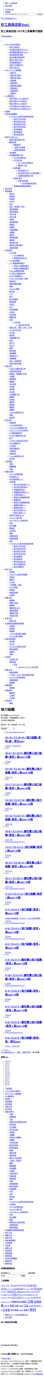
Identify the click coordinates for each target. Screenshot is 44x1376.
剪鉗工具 (8, 366)
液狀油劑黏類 (10, 639)
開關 (11, 533)
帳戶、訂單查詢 (11, 3)
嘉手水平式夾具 (20, 119)
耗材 (33, 1309)
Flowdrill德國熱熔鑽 (16, 271)
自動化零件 (18, 178)
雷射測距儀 (13, 212)
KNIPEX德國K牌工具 (17, 369)
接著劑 (12, 652)
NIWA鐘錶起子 (15, 443)
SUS (19, 1297)
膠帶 (11, 654)
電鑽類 (12, 605)
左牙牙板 (17, 322)
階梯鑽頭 (12, 353)
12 (6, 1063)
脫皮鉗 (12, 400)
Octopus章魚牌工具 (16, 412)
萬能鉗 (12, 418)
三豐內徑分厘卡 (15, 78)
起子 (11, 438)
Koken (38, 1288)
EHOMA (23, 1285)
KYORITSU (4, 1291)
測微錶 (21, 1310)
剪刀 (11, 307)
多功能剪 (12, 384)
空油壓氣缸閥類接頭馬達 (14, 623)
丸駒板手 (12, 451)
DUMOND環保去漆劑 (17, 647)
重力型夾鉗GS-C (20, 510)
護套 (11, 286)
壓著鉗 (12, 382)
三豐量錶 (12, 80)
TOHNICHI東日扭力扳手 (18, 441)
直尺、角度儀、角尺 (17, 207)
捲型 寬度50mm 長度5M (18, 104)
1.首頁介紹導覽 (19, 147)
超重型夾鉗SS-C (20, 505)
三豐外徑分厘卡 (15, 75)
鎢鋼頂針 (12, 1179)
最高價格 (31, 1273)
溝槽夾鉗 (17, 500)
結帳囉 (7, 12)
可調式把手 (13, 1173)
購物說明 (17, 145)
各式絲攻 (12, 315)
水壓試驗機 (13, 230)
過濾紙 (7, 111)
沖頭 (11, 1114)
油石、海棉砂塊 (15, 361)
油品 (11, 340)
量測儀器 (17, 168)
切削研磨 (8, 250)
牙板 (11, 320)
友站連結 (12, 153)
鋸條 (11, 348)
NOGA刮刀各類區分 (25, 163)
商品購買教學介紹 (16, 155)
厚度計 (12, 219)
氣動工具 (8, 670)
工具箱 (12, 695)
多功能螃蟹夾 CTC (16, 479)
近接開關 (12, 1168)
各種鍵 (12, 1135)
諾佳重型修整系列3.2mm (18, 50)
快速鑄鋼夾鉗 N (20, 490)
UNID (3, 1302)
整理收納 (8, 690)
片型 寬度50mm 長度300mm (19, 106)
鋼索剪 (12, 402)
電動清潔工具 (14, 608)
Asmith (3, 1285)
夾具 (11, 523)
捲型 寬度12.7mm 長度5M (18, 98)
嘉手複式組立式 (20, 562)
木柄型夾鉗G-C (19, 495)
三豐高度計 (13, 83)
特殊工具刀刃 (14, 68)
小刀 (11, 294)
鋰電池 (12, 580)
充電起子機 (13, 616)
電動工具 (8, 598)
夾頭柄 (12, 1171)
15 (6, 1067)
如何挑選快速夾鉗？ (30, 183)
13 (6, 1065)
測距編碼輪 (13, 1184)
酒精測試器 (13, 237)
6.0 (6, 1082)
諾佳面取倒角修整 (16, 55)
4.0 (6, 1077)
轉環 (11, 703)
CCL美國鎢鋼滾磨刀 (17, 263)
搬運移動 (12, 466)
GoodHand (18, 1288)
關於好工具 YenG (11, 137)
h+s (25, 1289)
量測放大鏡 (13, 243)
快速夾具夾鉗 (23, 181)
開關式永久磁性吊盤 (17, 1222)
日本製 (6, 1310)
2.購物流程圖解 (19, 150)
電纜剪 (12, 410)
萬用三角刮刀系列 (16, 60)
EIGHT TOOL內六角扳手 (18, 430)
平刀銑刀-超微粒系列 (17, 273)
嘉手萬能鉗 (18, 132)
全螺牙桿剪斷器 (15, 371)
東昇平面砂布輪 (15, 364)
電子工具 (8, 569)
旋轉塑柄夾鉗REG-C (21, 492)
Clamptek (14, 1285)
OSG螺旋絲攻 (19, 255)
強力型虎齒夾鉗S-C (21, 487)
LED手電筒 (13, 587)
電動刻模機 (13, 611)
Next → (7, 1050)
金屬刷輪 (12, 358)
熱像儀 (12, 590)
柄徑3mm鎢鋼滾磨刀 (21, 266)
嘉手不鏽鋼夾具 (20, 564)
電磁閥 (12, 631)
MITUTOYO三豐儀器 (13, 70)
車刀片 (12, 343)
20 (6, 1073)
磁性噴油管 (13, 1148)
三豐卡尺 (12, 73)
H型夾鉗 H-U (14, 477)
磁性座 (12, 528)
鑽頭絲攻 (12, 317)
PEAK (20, 1295)
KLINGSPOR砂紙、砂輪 (18, 279)
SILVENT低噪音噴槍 (17, 677)
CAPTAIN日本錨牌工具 (18, 428)
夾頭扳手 (12, 423)
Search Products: (10, 14)
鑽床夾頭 (12, 1153)
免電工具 (8, 618)
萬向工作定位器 (15, 1158)
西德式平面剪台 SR (16, 515)
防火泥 (12, 644)
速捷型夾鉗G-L (19, 508)
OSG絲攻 (12, 253)
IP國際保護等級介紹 (25, 176)
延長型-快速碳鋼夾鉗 (22, 502)
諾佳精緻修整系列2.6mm (18, 52)
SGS (10, 1297)
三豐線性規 (13, 91)
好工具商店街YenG (15, 25)
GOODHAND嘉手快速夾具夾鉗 (21, 117)
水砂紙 (12, 312)
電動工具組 (13, 603)
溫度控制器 (13, 593)
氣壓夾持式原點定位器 (17, 1122)
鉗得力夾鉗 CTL (20, 513)
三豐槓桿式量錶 (15, 86)
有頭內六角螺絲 (15, 1137)
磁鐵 (11, 1150)
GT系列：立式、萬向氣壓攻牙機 (21, 675)
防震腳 (12, 1140)
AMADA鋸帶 (14, 289)
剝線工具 (6, 1306)
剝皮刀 (12, 304)
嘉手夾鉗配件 (19, 135)
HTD (32, 1289)
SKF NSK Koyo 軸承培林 (18, 520)
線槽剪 (12, 397)
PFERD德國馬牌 (15, 276)
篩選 (23, 1276)
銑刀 (11, 297)
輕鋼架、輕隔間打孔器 (17, 374)
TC (23, 1298)
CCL (8, 1285)
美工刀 (12, 346)
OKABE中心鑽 (15, 330)
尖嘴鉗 (12, 387)
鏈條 (11, 1199)
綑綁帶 (12, 693)
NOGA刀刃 (35, 1292)
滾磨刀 (26, 1310)
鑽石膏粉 (12, 351)
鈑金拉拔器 (13, 1145)
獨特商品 (12, 662)
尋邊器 (12, 196)
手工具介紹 (18, 160)
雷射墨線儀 (13, 209)
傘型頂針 (12, 1125)
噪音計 (12, 194)
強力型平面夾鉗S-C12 (22, 484)
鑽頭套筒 (12, 1166)
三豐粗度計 (13, 88)
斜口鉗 (12, 392)
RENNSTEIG (4, 1297)
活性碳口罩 (13, 659)
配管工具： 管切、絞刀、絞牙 (20, 328)
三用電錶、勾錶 (15, 585)
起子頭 (12, 459)
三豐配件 (12, 93)
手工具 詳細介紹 (20, 158)
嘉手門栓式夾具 (20, 127)
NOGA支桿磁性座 (16, 474)
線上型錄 (8, 6)
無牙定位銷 (13, 1130)
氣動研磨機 (13, 680)
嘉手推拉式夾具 (20, 124)
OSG (15, 1294)
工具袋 (12, 698)
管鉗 (11, 415)
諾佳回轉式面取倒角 (17, 57)
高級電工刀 (13, 356)
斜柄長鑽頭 (13, 309)
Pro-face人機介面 (15, 518)
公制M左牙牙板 (24, 325)
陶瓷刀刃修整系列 (16, 65)
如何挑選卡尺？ (24, 171)
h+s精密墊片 (9, 96)
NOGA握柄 (4, 1295)
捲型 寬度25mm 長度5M (18, 101)
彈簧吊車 (12, 1155)
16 (6, 1069)
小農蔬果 (8, 1089)
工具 (25, 1305)
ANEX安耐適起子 (16, 425)
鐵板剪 (12, 407)
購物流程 (12, 142)
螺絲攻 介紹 (22, 165)
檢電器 (12, 572)
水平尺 (12, 201)
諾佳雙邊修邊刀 (15, 62)
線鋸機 (12, 600)
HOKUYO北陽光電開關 (18, 575)
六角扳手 (12, 446)
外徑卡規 (12, 217)
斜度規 (12, 199)
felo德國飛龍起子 (15, 433)
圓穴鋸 (12, 291)
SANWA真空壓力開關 (17, 634)
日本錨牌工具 (14, 394)
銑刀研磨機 (13, 299)
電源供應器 (13, 539)
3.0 (6, 1075)
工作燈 (12, 582)
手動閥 (12, 626)
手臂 (11, 1191)
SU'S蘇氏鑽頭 (14, 261)
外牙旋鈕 (12, 1127)
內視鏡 (12, 595)
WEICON (7, 1302)
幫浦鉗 (12, 389)
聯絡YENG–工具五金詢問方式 (16, 1315)
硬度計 (12, 235)
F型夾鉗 (12, 482)
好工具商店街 (38, 1374)
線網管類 (8, 685)
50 (6, 1080)
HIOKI (28, 1289)
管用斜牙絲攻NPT (20, 258)
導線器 (12, 688)
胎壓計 (12, 225)
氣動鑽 (12, 683)
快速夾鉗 (12, 1176)
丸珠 (11, 1119)
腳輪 (11, 1163)
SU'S (14, 1297)
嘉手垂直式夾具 (20, 122)
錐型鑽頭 (12, 302)
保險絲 (12, 577)
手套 (11, 469)
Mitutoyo (21, 1291)
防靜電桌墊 (13, 536)
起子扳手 (8, 420)
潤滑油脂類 (13, 649)
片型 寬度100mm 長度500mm (20, 109)
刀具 (30, 1301)
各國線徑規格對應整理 (22, 186)
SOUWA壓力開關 (15, 636)
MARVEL (12, 1291)
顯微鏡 (12, 240)
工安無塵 (8, 461)
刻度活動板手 (14, 448)
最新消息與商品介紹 (17, 140)
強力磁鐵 (12, 526)
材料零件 (8, 701)
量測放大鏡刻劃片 (16, 245)
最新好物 (8, 1261)
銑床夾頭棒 (13, 1186)
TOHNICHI (36, 1297)
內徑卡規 (12, 214)
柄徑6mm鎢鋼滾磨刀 (21, 268)
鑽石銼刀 (12, 281)
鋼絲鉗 (12, 405)
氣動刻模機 (13, 672)
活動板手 (12, 454)
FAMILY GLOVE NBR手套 (28, 667)
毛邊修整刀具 (14, 338)
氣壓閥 (12, 629)
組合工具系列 (14, 47)
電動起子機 (13, 613)
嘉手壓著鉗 (18, 129)
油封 (11, 541)
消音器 (12, 1132)
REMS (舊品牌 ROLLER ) (30, 1295)
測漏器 (12, 232)
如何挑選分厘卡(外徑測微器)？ (29, 173)
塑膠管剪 (12, 379)
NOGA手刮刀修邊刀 (13, 44)
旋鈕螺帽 (12, 1189)
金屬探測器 (13, 248)
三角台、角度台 (15, 1161)
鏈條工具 (12, 621)
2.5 (6, 1071)
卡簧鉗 (12, 376)
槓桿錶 (12, 227)
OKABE (9, 1295)
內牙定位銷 (13, 1143)
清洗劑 (12, 641)
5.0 (6, 1079)
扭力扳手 (36, 1306)
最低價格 (4, 1273)
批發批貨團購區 (11, 114)
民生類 (7, 657)
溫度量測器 (13, 222)
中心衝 (12, 333)
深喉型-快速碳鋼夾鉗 (22, 497)
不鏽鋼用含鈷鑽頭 (18, 1302)
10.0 (6, 1061)
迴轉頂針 (12, 1117)
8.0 (6, 1084)
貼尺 (11, 204)
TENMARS (28, 1297)
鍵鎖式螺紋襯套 (15, 284)
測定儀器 (14, 1310)
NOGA (28, 1292)
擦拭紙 (12, 335)
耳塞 (11, 464)
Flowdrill (10, 1289)
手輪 (11, 1181)
